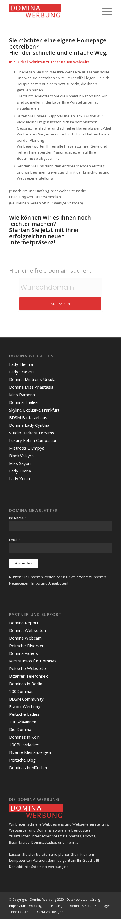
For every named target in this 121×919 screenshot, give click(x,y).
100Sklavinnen (22, 722)
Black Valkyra (21, 455)
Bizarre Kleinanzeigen (30, 752)
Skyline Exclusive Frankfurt (34, 410)
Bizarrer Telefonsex (28, 676)
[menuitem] (104, 11)
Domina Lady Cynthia (29, 425)
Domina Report (24, 622)
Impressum (17, 905)
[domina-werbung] (50, 11)
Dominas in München (28, 767)
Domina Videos (23, 653)
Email (14, 539)
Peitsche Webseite (27, 668)
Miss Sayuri (20, 463)
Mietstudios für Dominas (33, 661)
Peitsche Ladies (24, 714)
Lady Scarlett (21, 372)
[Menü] (104, 11)
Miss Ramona (22, 394)
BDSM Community (26, 699)
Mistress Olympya (26, 448)
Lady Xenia (19, 478)
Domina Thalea (23, 402)
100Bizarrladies (24, 744)
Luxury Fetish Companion (33, 440)
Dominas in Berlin (25, 683)
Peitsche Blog (22, 760)
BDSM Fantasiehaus (28, 417)
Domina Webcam (25, 638)
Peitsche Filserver (26, 645)
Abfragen (60, 304)
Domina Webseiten (27, 630)
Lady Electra (21, 364)
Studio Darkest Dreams (31, 433)
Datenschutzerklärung (83, 899)
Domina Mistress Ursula (32, 379)
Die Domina (20, 729)
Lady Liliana (20, 471)
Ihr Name (17, 518)
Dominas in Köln (24, 737)
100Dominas (21, 691)
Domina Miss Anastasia (31, 387)
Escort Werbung (25, 706)
